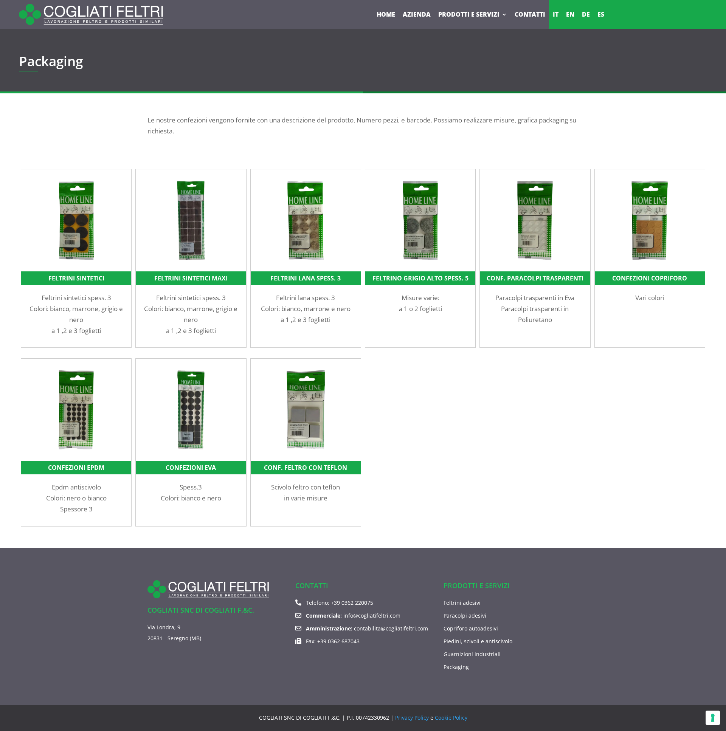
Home (386, 14)
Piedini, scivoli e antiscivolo (478, 641)
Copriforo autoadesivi (471, 628)
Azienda (417, 14)
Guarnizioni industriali (472, 654)
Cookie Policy (451, 717)
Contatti (530, 14)
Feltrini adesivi (462, 602)
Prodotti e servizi (469, 14)
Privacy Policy (412, 717)
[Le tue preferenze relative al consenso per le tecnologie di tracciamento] (713, 718)
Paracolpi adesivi (465, 615)
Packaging (456, 667)
